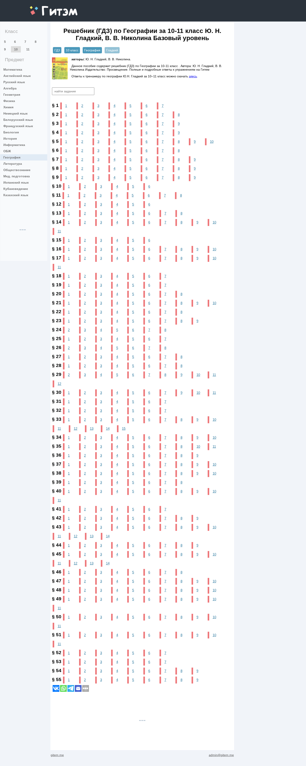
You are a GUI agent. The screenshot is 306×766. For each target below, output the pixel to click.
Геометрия (11, 94)
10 (16, 49)
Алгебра (10, 88)
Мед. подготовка (16, 176)
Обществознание (16, 170)
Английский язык (17, 76)
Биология (11, 132)
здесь (193, 76)
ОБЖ (7, 151)
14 (108, 428)
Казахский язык (15, 195)
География (11, 157)
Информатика (14, 145)
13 (91, 428)
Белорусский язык (18, 120)
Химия (8, 107)
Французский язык (18, 126)
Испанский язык (16, 182)
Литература (12, 163)
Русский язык (14, 82)
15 (123, 428)
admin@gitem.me (221, 755)
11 (28, 49)
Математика (12, 69)
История (10, 138)
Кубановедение (15, 189)
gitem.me (42, 7)
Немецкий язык (15, 113)
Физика (9, 101)
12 (59, 384)
